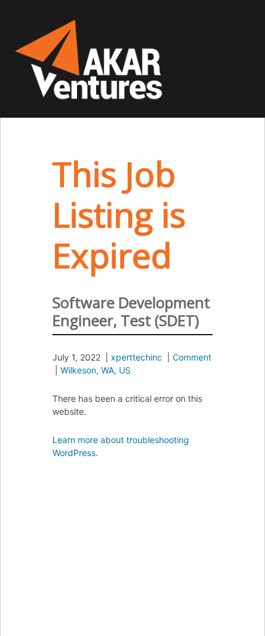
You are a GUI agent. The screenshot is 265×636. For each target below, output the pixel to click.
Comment (192, 357)
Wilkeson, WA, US (95, 370)
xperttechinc (136, 357)
